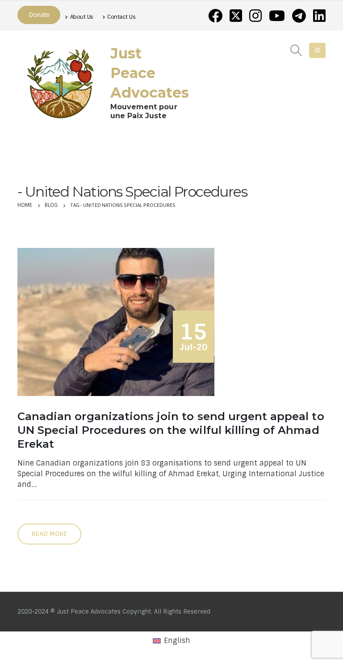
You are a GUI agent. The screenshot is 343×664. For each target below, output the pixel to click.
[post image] (117, 322)
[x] (236, 15)
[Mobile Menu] (317, 50)
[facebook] (215, 15)
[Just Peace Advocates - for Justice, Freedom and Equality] (60, 82)
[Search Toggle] (296, 50)
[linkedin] (319, 15)
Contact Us (121, 17)
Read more (49, 534)
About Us (81, 17)
